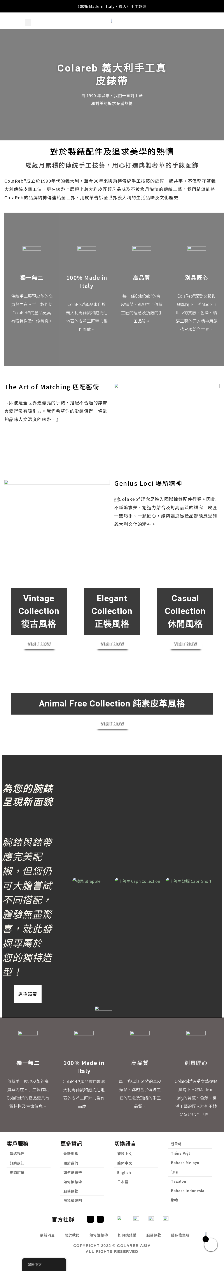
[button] (28, 22)
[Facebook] (90, 1219)
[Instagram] (100, 1219)
